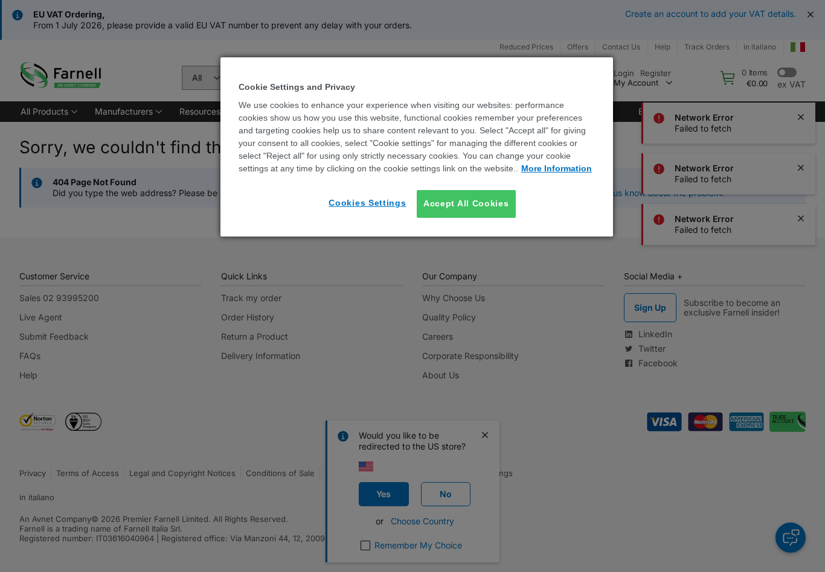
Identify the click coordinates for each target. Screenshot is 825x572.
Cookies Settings (367, 203)
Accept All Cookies (466, 203)
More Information (556, 168)
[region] (416, 147)
